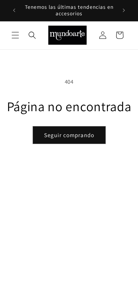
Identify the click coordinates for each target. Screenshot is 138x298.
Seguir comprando (69, 135)
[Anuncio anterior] (14, 10)
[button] (15, 35)
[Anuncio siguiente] (123, 10)
